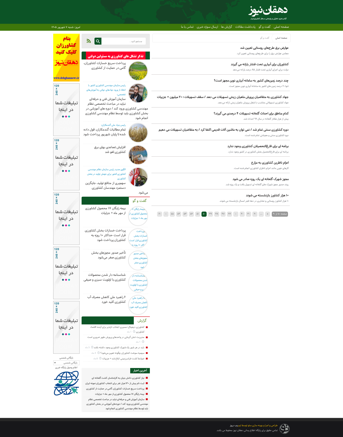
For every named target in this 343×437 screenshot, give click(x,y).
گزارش (142, 320)
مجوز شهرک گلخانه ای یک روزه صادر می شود (261, 179)
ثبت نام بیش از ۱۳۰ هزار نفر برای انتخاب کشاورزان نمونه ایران (114, 383)
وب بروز (234, 425)
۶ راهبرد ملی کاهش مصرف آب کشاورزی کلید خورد (106, 299)
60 (160, 214)
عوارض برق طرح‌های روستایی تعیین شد (264, 47)
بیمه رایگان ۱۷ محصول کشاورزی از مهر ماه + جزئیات (105, 211)
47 (223, 214)
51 (198, 214)
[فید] (88, 40)
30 (248, 214)
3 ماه (87, 347)
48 (216, 214)
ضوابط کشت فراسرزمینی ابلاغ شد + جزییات (123, 358)
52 (191, 214)
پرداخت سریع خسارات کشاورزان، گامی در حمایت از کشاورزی (105, 65)
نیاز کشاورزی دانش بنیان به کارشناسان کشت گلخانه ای (118, 378)
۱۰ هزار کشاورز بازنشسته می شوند (267, 195)
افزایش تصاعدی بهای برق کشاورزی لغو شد (110, 149)
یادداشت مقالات (245, 27)
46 (229, 214)
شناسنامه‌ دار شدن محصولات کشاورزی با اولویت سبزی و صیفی (105, 277)
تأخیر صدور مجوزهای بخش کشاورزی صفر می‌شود (108, 255)
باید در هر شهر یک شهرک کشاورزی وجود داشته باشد (119, 347)
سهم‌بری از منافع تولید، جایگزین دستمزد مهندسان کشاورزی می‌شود (116, 188)
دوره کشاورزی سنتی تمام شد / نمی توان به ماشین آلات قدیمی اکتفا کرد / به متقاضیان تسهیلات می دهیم (224, 129)
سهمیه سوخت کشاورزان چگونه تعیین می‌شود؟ (122, 353)
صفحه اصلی (281, 27)
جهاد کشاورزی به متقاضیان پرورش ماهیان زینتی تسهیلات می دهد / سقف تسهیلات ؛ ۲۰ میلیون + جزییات (223, 97)
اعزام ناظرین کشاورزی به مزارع (270, 162)
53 (185, 214)
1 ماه (129, 332)
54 (178, 214)
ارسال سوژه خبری (207, 27)
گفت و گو (265, 27)
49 (210, 214)
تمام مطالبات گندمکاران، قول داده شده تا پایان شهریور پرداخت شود (104, 132)
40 (242, 214)
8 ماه (95, 358)
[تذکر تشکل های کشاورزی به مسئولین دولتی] (116, 56)
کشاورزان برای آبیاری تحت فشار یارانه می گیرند (260, 64)
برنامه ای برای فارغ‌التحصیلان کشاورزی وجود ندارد (258, 146)
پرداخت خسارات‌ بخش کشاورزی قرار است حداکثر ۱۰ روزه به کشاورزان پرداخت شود (105, 235)
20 (255, 214)
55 (172, 214)
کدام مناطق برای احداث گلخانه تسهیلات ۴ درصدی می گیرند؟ (251, 113)
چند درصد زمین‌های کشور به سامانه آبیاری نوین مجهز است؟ (251, 80)
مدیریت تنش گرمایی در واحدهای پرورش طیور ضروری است (115, 337)
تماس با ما (187, 27)
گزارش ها (226, 27)
